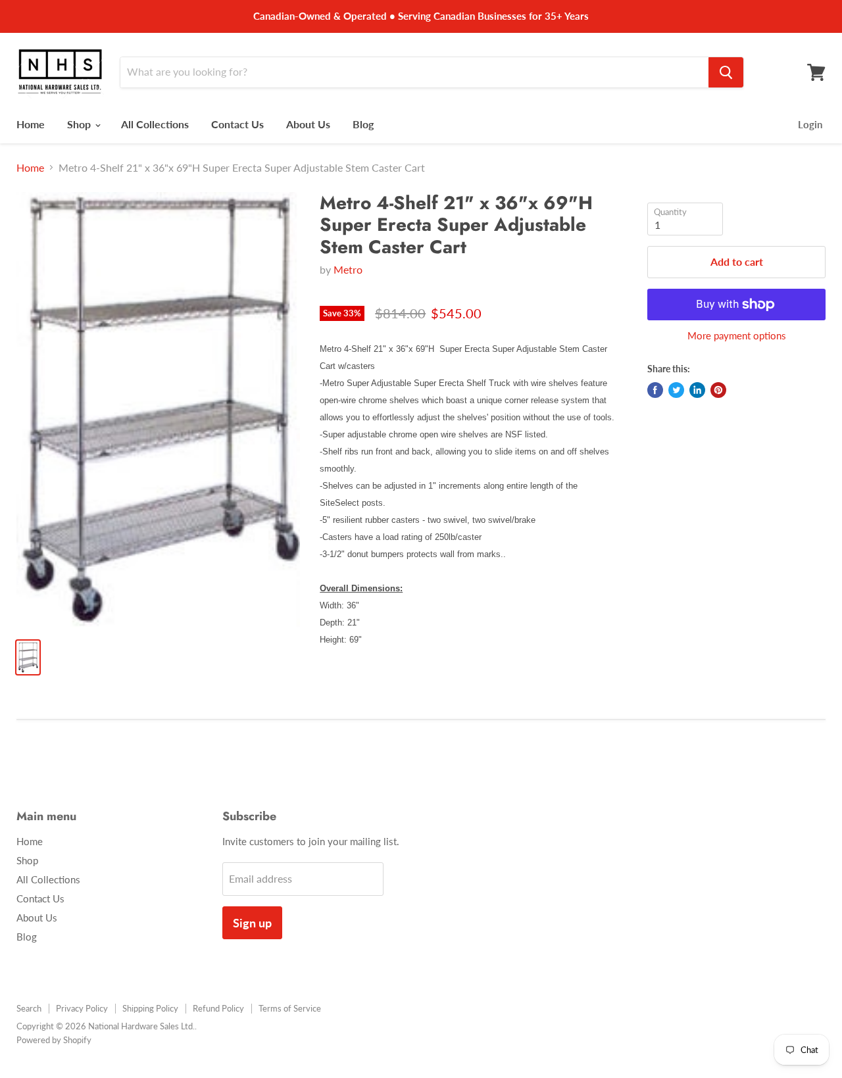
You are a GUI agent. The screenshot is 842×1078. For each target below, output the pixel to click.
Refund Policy (218, 1008)
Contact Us (237, 124)
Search (28, 1008)
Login (810, 124)
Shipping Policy (150, 1008)
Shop (80, 124)
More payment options (736, 335)
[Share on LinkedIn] (697, 390)
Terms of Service (290, 1008)
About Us (308, 124)
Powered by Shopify (53, 1040)
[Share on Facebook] (655, 390)
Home (30, 124)
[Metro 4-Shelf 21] (158, 409)
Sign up (252, 923)
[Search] (725, 72)
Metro (348, 269)
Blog (363, 124)
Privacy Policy (82, 1008)
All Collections (155, 124)
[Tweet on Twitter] (676, 390)
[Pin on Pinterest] (718, 390)
